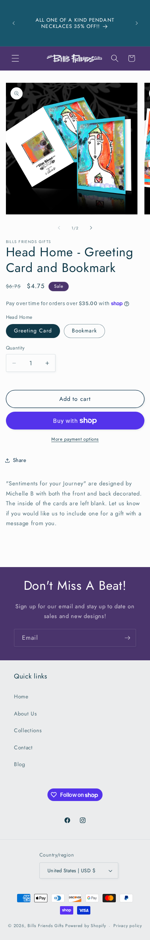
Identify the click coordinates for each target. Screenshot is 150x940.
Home (21, 696)
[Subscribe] (127, 638)
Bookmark (84, 331)
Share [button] (20, 460)
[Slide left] (59, 228)
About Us (25, 714)
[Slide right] (91, 228)
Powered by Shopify (85, 926)
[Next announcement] (136, 23)
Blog (19, 764)
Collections (28, 730)
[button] (15, 58)
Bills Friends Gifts (46, 926)
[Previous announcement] (13, 23)
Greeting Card (33, 331)
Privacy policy (127, 926)
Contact (23, 747)
